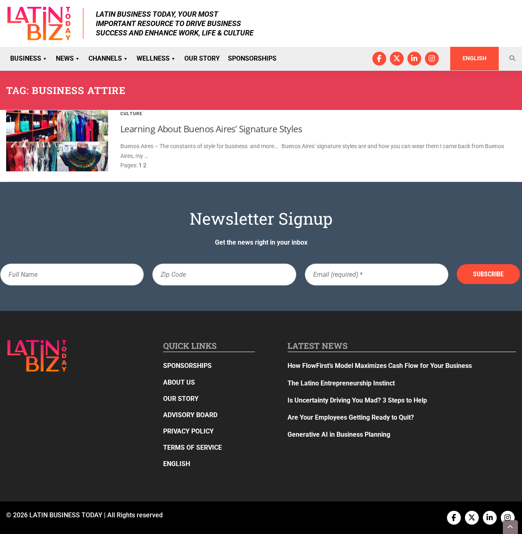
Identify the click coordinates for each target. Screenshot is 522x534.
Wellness (153, 58)
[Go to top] (510, 527)
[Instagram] (432, 59)
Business (25, 58)
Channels (105, 58)
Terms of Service (192, 447)
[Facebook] (379, 59)
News (65, 58)
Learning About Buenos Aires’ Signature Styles (211, 129)
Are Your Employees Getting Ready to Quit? (351, 417)
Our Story (202, 58)
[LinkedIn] (414, 59)
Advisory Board (190, 415)
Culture (131, 113)
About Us (179, 382)
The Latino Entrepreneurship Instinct (341, 383)
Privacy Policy (188, 431)
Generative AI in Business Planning (339, 434)
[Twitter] (397, 59)
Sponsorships (252, 58)
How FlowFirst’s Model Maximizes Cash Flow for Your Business (380, 366)
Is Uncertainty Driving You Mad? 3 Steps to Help (357, 400)
